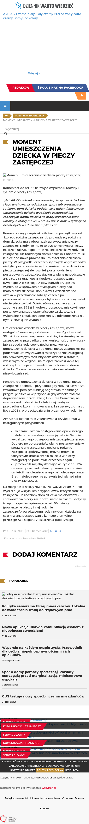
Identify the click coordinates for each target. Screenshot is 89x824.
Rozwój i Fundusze (22, 770)
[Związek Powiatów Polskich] (8, 819)
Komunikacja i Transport (22, 726)
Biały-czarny (44, 14)
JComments (80, 566)
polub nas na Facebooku (61, 87)
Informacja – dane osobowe (45, 798)
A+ (8, 14)
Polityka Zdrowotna (38, 762)
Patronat (79, 798)
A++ (12, 14)
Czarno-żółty (63, 14)
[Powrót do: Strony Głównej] (6, 116)
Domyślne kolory (25, 18)
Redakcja (20, 87)
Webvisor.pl (49, 788)
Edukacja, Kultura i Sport (63, 766)
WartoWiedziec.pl (41, 777)
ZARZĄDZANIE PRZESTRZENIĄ (26, 766)
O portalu (67, 798)
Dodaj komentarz (44, 555)
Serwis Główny (12, 762)
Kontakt (44, 809)
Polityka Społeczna (50, 770)
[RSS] (82, 96)
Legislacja (72, 770)
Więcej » (34, 73)
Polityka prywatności (16, 798)
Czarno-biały (25, 14)
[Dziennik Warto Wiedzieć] (44, 5)
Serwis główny (14, 722)
